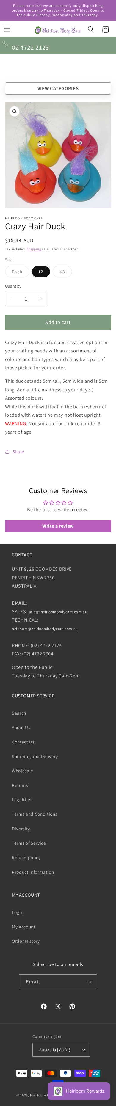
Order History (26, 941)
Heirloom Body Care (47, 1095)
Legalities (22, 799)
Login (17, 912)
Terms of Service (29, 843)
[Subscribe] (89, 982)
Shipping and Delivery (35, 756)
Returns (20, 785)
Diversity (21, 829)
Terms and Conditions (34, 814)
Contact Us (23, 742)
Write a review (58, 526)
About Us (21, 727)
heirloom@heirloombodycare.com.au (45, 628)
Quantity (13, 286)
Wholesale (22, 771)
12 (40, 271)
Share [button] (18, 451)
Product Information (33, 872)
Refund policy (26, 857)
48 (65, 272)
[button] (7, 28)
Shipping (34, 249)
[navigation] (58, 88)
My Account (23, 927)
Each (20, 272)
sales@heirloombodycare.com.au (58, 611)
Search (19, 713)
